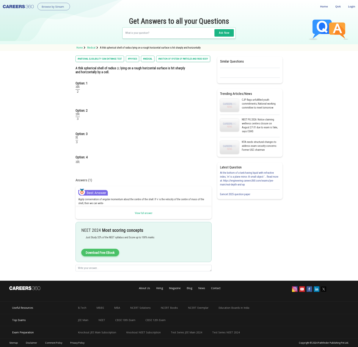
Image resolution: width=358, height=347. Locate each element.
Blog (189, 288)
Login (351, 6)
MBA (117, 307)
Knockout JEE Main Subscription (97, 332)
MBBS (100, 307)
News (201, 288)
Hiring (159, 288)
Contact (216, 288)
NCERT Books (169, 307)
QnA (338, 6)
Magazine (175, 288)
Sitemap (13, 342)
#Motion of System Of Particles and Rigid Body (183, 59)
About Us (144, 288)
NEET (101, 320)
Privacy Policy (77, 342)
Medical (91, 47)
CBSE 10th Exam (125, 320)
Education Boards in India (234, 307)
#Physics (132, 59)
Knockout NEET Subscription (143, 332)
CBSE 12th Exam (155, 320)
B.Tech (82, 307)
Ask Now (224, 33)
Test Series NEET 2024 (226, 332)
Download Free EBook (100, 253)
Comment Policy (53, 342)
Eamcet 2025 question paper (235, 194)
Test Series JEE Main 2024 (186, 332)
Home (324, 6)
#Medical (147, 59)
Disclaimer (31, 342)
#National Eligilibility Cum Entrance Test (100, 59)
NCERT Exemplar (198, 307)
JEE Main (83, 320)
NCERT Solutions (140, 307)
